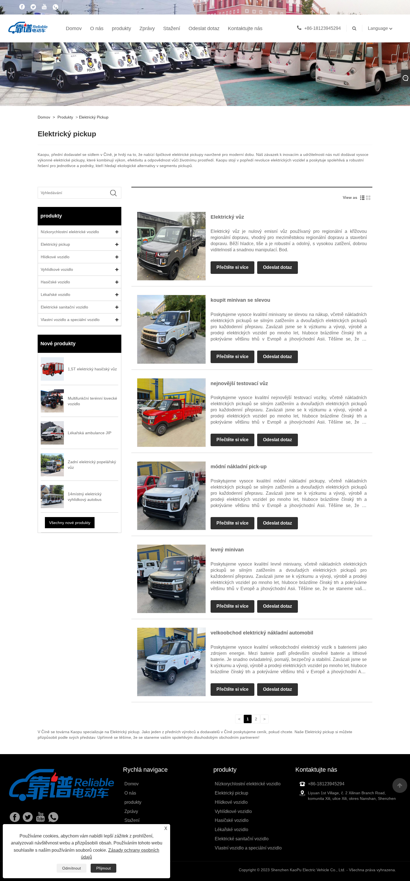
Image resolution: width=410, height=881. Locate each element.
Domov (74, 28)
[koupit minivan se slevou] (171, 329)
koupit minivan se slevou (240, 300)
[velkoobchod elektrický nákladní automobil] (171, 662)
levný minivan (227, 549)
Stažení (171, 28)
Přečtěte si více (232, 267)
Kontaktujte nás (245, 28)
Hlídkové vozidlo (55, 257)
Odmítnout (71, 868)
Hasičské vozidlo (55, 282)
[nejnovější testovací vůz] (171, 412)
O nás (96, 28)
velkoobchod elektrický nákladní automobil (262, 633)
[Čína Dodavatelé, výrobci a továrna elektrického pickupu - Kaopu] (27, 27)
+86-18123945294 (322, 28)
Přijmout (103, 868)
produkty (121, 28)
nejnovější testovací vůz (239, 383)
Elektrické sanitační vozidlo (64, 307)
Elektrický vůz (227, 217)
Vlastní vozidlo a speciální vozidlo (70, 319)
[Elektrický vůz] (171, 246)
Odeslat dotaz (204, 28)
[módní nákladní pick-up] (171, 495)
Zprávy (147, 28)
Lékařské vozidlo (55, 294)
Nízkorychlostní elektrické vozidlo (70, 232)
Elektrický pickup (93, 117)
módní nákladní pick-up (239, 466)
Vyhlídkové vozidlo (57, 269)
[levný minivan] (171, 578)
